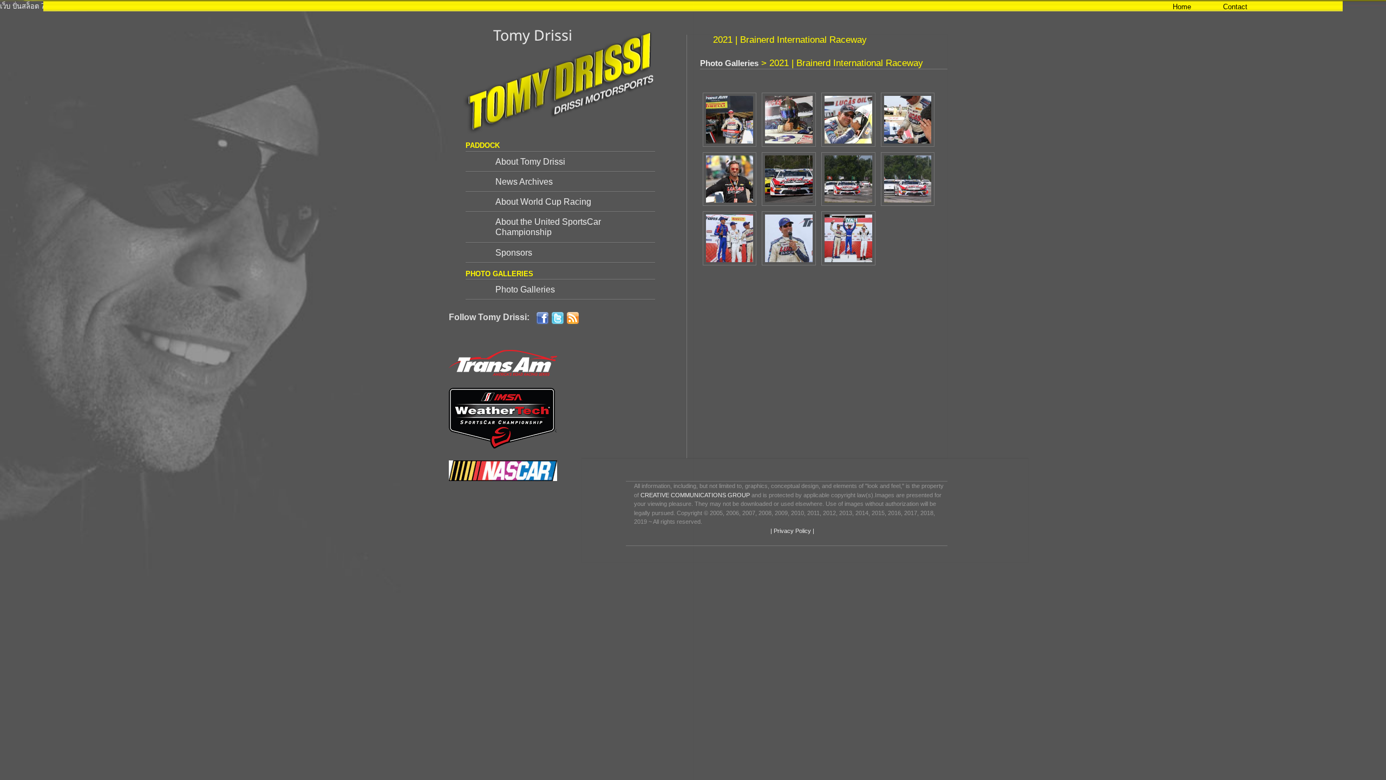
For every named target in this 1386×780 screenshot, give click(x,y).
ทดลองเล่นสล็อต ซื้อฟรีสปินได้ (290, 6)
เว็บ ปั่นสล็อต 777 (26, 6)
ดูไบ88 (115, 6)
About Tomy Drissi (530, 161)
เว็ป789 (189, 6)
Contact (1235, 7)
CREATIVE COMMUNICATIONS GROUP (695, 495)
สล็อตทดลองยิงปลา (773, 6)
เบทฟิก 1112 (456, 6)
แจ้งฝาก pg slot (876, 6)
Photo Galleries (525, 289)
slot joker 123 (414, 6)
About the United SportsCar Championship (548, 227)
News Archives (524, 181)
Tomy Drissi (532, 35)
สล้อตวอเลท (723, 6)
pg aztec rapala (79, 6)
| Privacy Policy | (791, 531)
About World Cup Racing (543, 201)
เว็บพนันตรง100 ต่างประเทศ (660, 6)
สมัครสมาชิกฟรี (151, 6)
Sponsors (513, 252)
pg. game (491, 6)
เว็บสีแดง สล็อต (828, 6)
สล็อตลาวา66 (222, 6)
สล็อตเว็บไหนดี (593, 6)
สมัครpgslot (550, 6)
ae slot (518, 6)
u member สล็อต (928, 6)
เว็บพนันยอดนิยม (364, 6)
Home (1182, 7)
